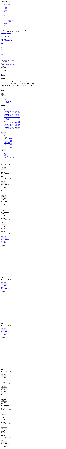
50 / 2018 (12, 130)
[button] (33, 239)
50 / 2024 (12, 112)
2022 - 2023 (8, 144)
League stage (8, 33)
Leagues (6, 5)
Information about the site (13, 18)
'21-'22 (2, 284)
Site (5, 16)
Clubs (5, 8)
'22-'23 (2, 224)
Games (5, 7)
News (8, 17)
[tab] (33, 170)
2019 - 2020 (8, 140)
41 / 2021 (12, 121)
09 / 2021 (12, 122)
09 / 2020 (12, 125)
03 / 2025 (12, 111)
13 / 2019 (12, 128)
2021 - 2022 (8, 143)
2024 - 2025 (8, 147)
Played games (7, 101)
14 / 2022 (12, 120)
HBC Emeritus (9, 157)
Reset (2, 160)
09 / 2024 (12, 115)
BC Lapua (7, 156)
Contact (9, 21)
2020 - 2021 (8, 141)
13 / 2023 (12, 117)
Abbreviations (10, 20)
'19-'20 (2, 400)
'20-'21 (2, 376)
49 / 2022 (12, 118)
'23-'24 (2, 196)
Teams (5, 10)
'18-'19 (2, 428)
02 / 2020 (12, 127)
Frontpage (3, 30)
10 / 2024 (12, 114)
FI (4, 26)
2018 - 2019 (8, 138)
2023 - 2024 (8, 146)
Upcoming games (8, 102)
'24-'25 (2, 169)
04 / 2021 (12, 124)
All (4, 98)
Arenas (5, 13)
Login (5, 23)
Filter (2, 93)
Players (6, 11)
